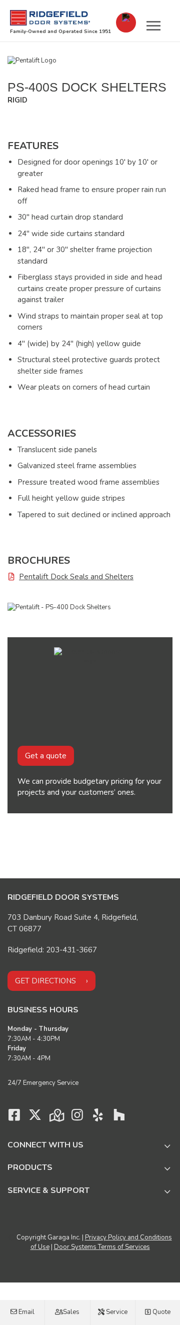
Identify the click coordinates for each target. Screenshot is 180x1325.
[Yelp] (98, 1117)
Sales (71, 1311)
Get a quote (45, 756)
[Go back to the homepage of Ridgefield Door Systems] (50, 18)
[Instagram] (77, 1117)
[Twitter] (35, 1117)
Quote (160, 1311)
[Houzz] (119, 1117)
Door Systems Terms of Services (102, 1246)
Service (116, 1311)
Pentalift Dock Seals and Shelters (76, 577)
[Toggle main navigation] (153, 26)
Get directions (45, 981)
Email (25, 1311)
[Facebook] (14, 1117)
